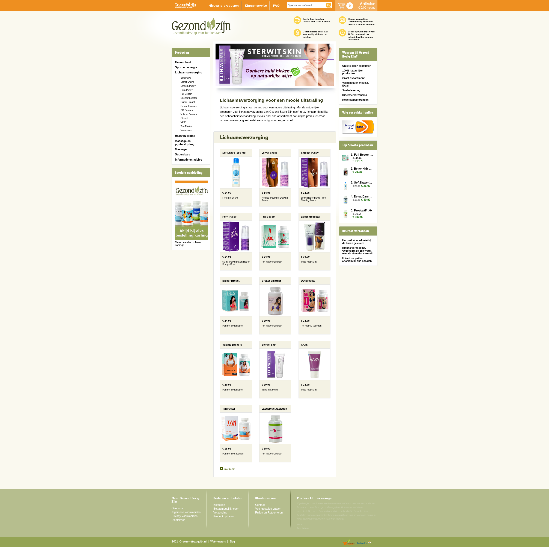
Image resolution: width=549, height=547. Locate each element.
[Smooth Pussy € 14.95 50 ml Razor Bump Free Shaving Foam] (311, 205)
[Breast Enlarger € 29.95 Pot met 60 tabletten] (272, 333)
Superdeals (182, 154)
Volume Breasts (189, 114)
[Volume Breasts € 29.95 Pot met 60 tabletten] (233, 397)
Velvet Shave (187, 82)
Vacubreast (186, 130)
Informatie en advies (188, 159)
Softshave (186, 77)
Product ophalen (223, 516)
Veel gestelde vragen (268, 508)
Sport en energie (186, 67)
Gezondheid (183, 62)
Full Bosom (186, 94)
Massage (181, 149)
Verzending (220, 512)
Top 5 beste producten (357, 145)
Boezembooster (189, 98)
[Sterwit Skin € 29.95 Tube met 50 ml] (272, 397)
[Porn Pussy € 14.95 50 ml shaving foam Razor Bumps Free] (233, 269)
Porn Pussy (187, 90)
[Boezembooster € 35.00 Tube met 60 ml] (311, 269)
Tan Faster (186, 126)
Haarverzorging (185, 135)
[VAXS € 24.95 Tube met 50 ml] (311, 397)
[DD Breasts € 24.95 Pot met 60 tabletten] (311, 333)
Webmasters (218, 541)
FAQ (276, 5)
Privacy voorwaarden (185, 516)
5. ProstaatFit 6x (361, 210)
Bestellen (219, 504)
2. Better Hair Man (362, 168)
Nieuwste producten (223, 5)
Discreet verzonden (355, 231)
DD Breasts (187, 110)
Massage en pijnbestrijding (185, 142)
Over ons (177, 508)
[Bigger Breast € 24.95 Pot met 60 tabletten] (233, 333)
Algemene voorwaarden (186, 512)
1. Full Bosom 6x (362, 154)
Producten (182, 53)
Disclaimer (178, 519)
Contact (260, 504)
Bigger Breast (188, 102)
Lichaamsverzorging (188, 72)
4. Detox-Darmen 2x (362, 196)
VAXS (183, 122)
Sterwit (184, 118)
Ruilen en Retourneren (269, 512)
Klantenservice (256, 5)
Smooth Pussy (188, 86)
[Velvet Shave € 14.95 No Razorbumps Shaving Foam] (272, 205)
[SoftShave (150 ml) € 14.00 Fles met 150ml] (233, 205)
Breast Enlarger (189, 106)
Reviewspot (364, 542)
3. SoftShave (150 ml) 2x (362, 182)
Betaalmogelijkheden (226, 508)
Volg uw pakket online (357, 112)
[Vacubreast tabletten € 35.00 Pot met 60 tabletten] (272, 461)
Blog (232, 541)
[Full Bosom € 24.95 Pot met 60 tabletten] (272, 269)
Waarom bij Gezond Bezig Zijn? (355, 54)
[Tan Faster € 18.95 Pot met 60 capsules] (233, 461)
